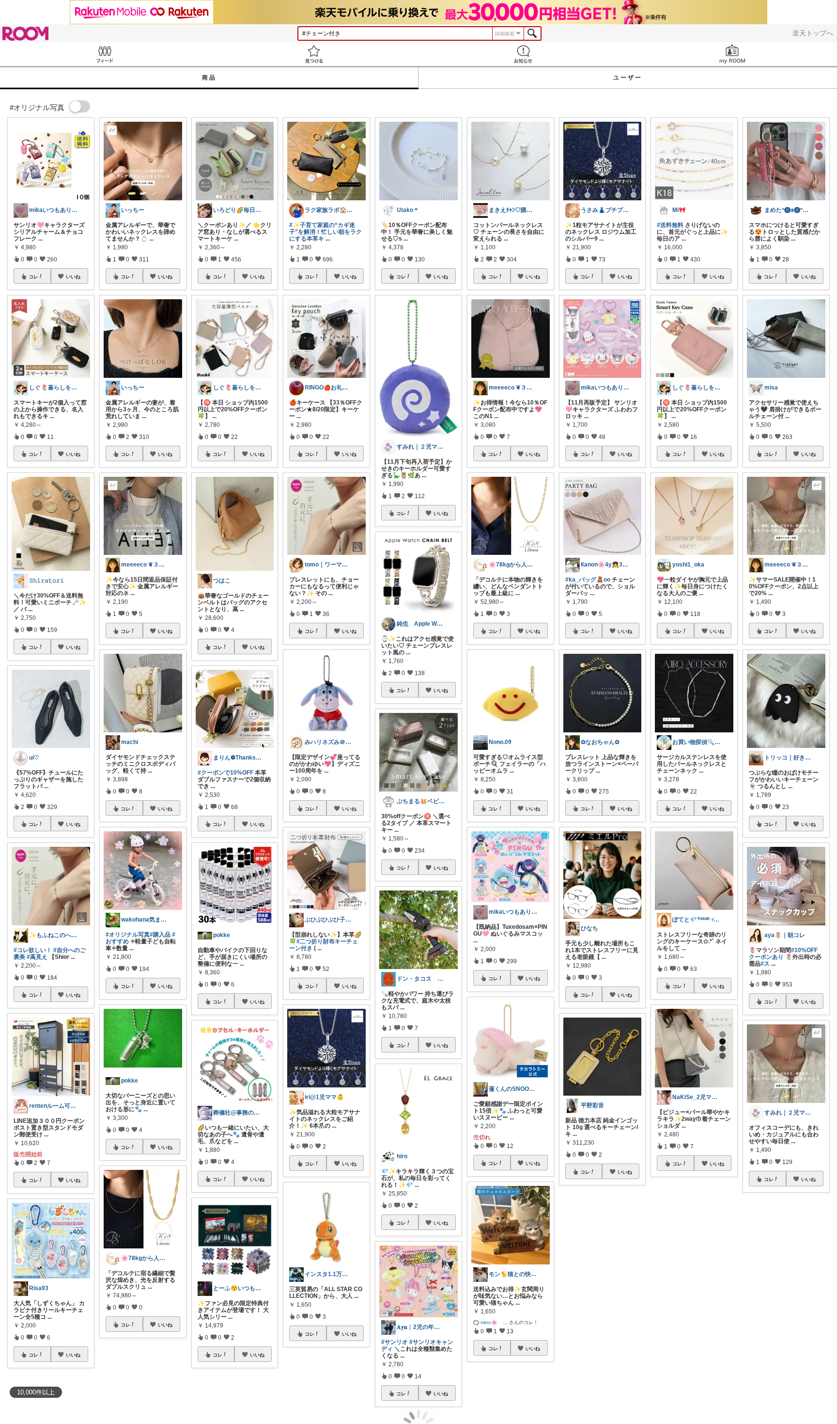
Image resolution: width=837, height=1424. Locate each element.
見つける (313, 54)
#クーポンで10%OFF (225, 772)
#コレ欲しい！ (33, 950)
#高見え (37, 957)
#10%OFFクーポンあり (783, 953)
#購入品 (160, 934)
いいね (73, 276)
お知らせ (523, 54)
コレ (33, 276)
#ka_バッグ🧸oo (587, 579)
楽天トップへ (812, 33)
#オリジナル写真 (128, 934)
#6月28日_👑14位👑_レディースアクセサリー (784, 1308)
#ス (765, 963)
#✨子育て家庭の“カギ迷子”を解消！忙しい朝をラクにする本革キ (325, 232)
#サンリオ (394, 1342)
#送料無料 (670, 225)
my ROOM (732, 54)
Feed (104, 54)
